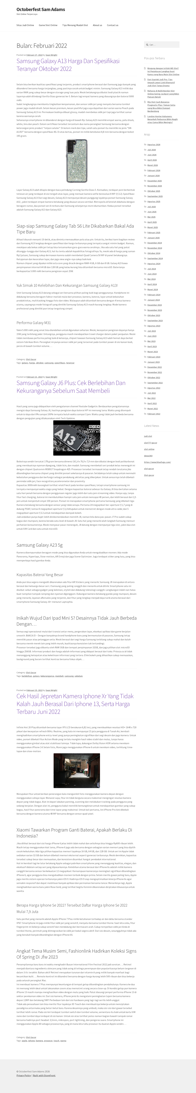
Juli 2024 (151, 268)
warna (63, 1040)
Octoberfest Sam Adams (41, 9)
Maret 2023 (152, 351)
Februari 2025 (153, 232)
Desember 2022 (154, 367)
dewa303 (148, 455)
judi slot (148, 436)
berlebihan (27, 676)
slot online (149, 449)
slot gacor (149, 468)
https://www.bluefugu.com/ (157, 462)
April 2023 (152, 346)
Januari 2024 (153, 300)
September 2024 (155, 258)
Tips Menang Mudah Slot (75, 25)
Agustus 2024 (153, 263)
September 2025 (155, 196)
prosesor (48, 1040)
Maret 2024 (152, 289)
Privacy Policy (24, 1075)
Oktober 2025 (153, 191)
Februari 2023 (153, 356)
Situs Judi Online (25, 25)
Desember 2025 (154, 180)
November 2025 (154, 185)
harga (32, 362)
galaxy (25, 362)
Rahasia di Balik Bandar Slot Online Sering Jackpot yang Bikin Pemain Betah (163, 93)
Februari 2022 (153, 413)
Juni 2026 (151, 154)
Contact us (112, 25)
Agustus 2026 (153, 144)
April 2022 (152, 403)
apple (24, 1040)
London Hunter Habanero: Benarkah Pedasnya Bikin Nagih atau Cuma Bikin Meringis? (162, 119)
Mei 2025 (151, 217)
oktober (39, 362)
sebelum (79, 676)
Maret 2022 (152, 408)
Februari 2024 (153, 294)
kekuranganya (47, 676)
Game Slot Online (48, 25)
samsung (49, 362)
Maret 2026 (152, 165)
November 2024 (154, 248)
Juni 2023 (151, 336)
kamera (39, 1040)
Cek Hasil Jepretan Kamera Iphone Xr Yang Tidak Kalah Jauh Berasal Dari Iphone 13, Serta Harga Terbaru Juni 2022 (75, 704)
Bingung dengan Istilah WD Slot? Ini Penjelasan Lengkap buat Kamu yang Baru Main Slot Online (163, 71)
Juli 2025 (151, 206)
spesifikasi (60, 362)
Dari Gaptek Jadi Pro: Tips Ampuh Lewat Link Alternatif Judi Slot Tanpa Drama (161, 82)
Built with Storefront (44, 1075)
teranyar (70, 362)
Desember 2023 (154, 305)
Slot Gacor (31, 359)
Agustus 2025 (153, 201)
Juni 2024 (151, 273)
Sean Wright (51, 55)
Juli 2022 (151, 393)
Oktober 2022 (153, 377)
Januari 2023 (153, 362)
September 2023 (155, 320)
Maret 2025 (152, 227)
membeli (59, 676)
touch (56, 1040)
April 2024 (152, 284)
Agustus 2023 (153, 325)
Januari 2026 (153, 175)
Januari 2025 (153, 237)
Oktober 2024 (153, 253)
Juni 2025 (151, 211)
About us (97, 25)
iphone (31, 1040)
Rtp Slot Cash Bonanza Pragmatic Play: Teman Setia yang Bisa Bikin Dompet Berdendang (161, 106)
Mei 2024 (151, 279)
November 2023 (154, 310)
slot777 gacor (150, 442)
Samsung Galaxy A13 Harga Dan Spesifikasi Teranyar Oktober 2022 (68, 65)
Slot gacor (149, 475)
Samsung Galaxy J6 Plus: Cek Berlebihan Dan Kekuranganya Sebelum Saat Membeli (71, 386)
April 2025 (152, 222)
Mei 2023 (151, 341)
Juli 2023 (151, 331)
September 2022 (155, 382)
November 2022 (154, 372)
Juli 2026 (151, 149)
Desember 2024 (154, 242)
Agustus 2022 (153, 388)
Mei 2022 (151, 398)
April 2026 (152, 160)
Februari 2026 (153, 170)
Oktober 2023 (153, 315)
